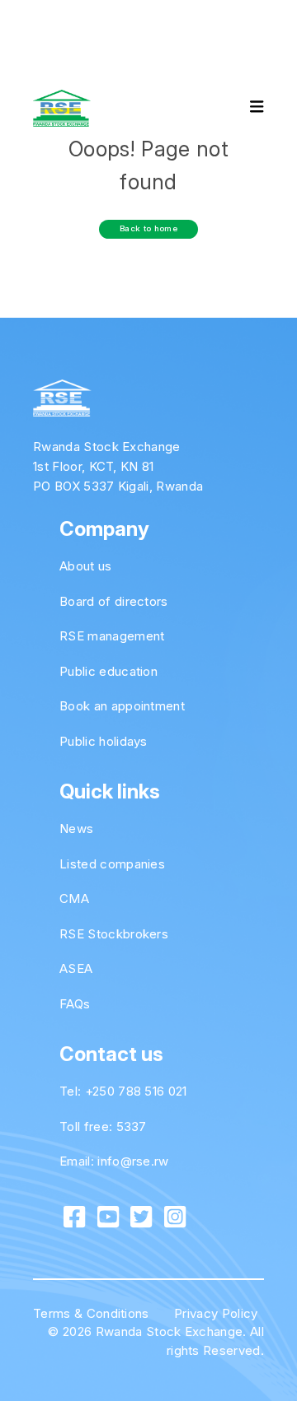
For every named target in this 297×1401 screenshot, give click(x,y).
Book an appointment (122, 706)
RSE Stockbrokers (113, 934)
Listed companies (112, 864)
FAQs (74, 1004)
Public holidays (103, 741)
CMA (74, 898)
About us (85, 566)
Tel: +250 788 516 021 (123, 1091)
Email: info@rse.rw (114, 1161)
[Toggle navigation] (242, 108)
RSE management (111, 636)
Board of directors (113, 601)
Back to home (148, 228)
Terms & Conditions (91, 1313)
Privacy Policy (215, 1313)
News (76, 828)
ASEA (75, 968)
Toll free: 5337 (103, 1126)
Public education (108, 671)
